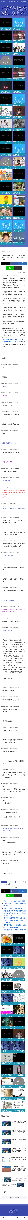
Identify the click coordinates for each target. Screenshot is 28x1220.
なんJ (4, 881)
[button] (18, 268)
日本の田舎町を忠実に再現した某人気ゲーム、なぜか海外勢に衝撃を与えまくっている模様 (15, 920)
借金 (24, 881)
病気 (4, 884)
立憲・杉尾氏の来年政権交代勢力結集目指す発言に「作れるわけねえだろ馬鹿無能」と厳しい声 (15, 913)
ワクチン (19, 881)
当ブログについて (14, 1215)
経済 (8, 884)
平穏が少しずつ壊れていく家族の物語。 (15, 901)
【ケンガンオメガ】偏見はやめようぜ (14, 908)
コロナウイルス (11, 881)
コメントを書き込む (14, 1197)
